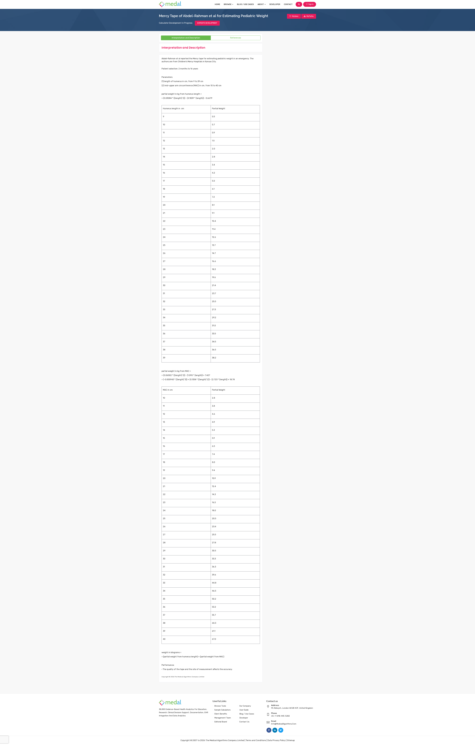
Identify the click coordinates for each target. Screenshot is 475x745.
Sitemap (291, 740)
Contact (288, 4)
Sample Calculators (222, 710)
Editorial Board (220, 722)
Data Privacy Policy (276, 740)
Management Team (222, 718)
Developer (274, 4)
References (235, 38)
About (261, 4)
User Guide (244, 710)
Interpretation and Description (186, 38)
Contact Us (244, 722)
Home (217, 4)
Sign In (311, 4)
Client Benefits (220, 714)
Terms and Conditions (256, 740)
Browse (228, 4)
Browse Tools (220, 706)
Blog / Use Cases (245, 4)
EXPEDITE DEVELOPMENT (207, 23)
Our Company (245, 706)
